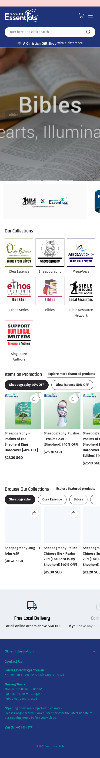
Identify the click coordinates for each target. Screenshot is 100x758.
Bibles (13, 115)
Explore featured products (75, 489)
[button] (90, 15)
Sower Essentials (54, 746)
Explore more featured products (71, 374)
